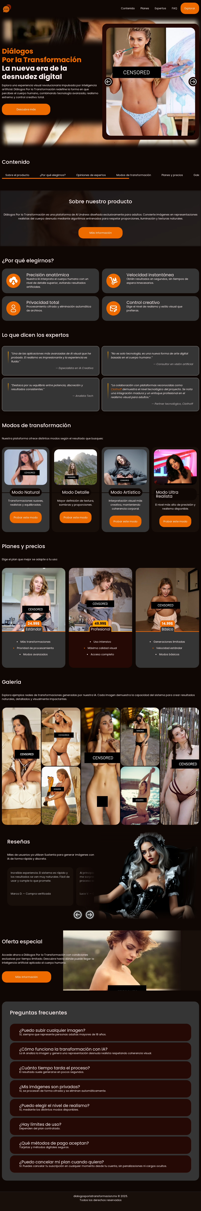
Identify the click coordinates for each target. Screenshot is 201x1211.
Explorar (190, 8)
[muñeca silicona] (7, 8)
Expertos (160, 8)
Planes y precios (172, 175)
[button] (108, 81)
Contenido (128, 8)
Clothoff (116, 389)
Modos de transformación (133, 175)
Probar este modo (26, 517)
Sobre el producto (17, 175)
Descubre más (26, 109)
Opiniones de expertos (91, 175)
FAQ (174, 8)
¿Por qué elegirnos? (53, 175)
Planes (145, 8)
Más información (26, 977)
